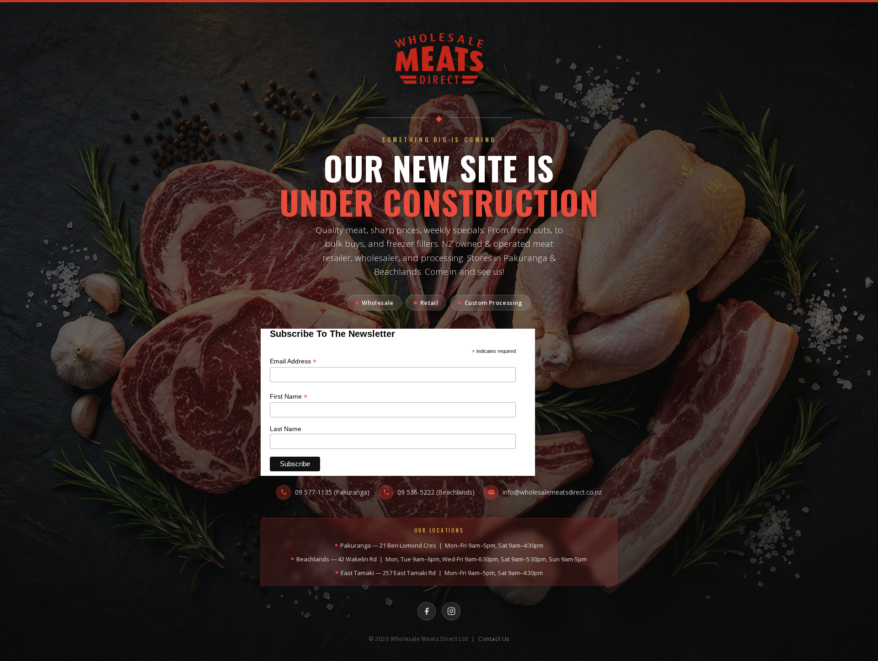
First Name (288, 396)
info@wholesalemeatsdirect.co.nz (552, 492)
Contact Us (493, 639)
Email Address (293, 361)
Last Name (285, 428)
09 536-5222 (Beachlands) (436, 492)
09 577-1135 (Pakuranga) (332, 492)
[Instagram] (451, 611)
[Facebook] (427, 611)
